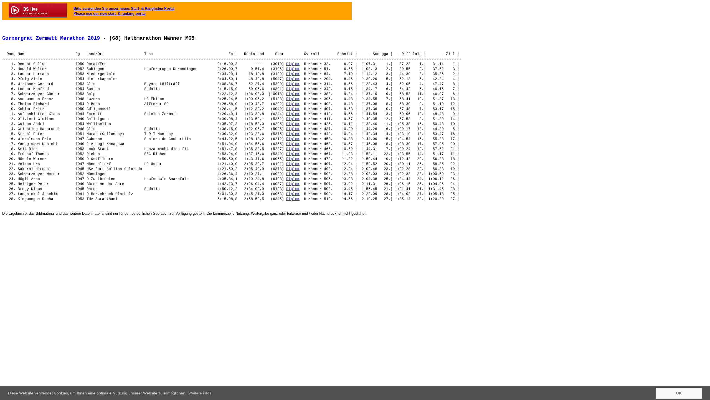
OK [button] (679, 393)
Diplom (293, 64)
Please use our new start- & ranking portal (109, 13)
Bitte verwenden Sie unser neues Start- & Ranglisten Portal (123, 8)
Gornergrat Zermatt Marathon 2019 (51, 38)
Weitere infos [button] (199, 393)
